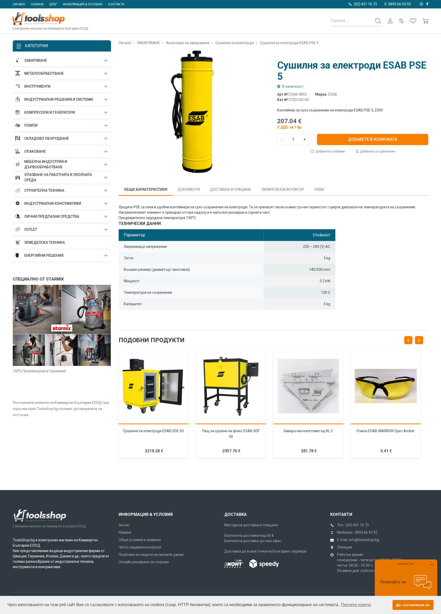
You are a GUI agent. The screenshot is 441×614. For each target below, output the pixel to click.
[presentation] (408, 340)
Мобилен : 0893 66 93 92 (357, 532)
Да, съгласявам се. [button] (413, 605)
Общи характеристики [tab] (145, 189)
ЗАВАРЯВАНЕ (35, 60)
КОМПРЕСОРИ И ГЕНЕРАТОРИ (49, 112)
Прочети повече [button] (356, 605)
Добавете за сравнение (377, 151)
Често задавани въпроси (140, 547)
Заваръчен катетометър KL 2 (308, 431)
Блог (53, 4)
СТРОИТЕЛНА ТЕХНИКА (44, 190)
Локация (344, 547)
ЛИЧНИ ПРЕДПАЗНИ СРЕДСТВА (51, 216)
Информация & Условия (146, 514)
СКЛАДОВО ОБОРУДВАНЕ (46, 138)
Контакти (116, 4)
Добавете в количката (372, 139)
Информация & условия (82, 4)
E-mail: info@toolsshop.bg (358, 540)
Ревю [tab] (319, 189)
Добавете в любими (330, 151)
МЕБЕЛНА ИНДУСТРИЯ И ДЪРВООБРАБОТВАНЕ (45, 164)
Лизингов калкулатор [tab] (282, 189)
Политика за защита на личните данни (151, 555)
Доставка (235, 514)
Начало (19, 4)
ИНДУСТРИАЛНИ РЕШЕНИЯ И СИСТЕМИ (58, 99)
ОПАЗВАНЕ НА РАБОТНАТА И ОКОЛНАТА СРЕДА (58, 177)
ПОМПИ (31, 125)
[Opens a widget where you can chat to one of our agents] (406, 584)
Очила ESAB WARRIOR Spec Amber (386, 431)
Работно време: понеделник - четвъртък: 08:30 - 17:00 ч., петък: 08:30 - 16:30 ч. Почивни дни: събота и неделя (371, 563)
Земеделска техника (44, 242)
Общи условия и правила (140, 540)
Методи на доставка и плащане (251, 525)
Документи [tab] (189, 189)
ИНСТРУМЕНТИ (37, 86)
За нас (124, 525)
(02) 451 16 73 (365, 4)
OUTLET (30, 229)
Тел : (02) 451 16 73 (353, 525)
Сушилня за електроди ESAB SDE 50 (153, 431)
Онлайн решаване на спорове (144, 562)
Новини (37, 4)
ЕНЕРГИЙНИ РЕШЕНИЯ (44, 255)
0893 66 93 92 (399, 4)
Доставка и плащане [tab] (230, 189)
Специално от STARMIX (38, 279)
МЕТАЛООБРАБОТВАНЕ (44, 73)
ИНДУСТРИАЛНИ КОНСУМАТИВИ (52, 203)
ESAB (332, 94)
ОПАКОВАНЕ (35, 151)
